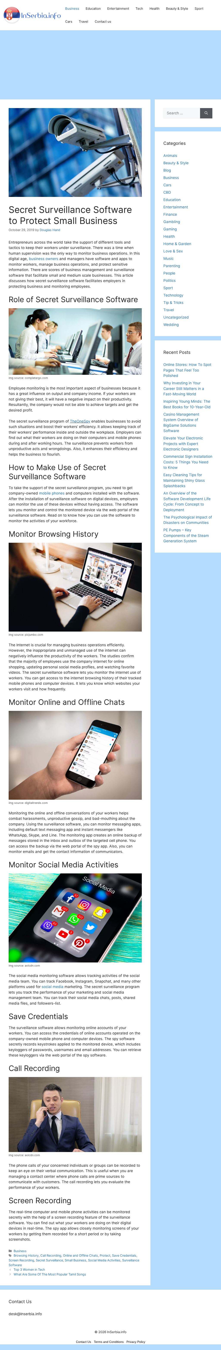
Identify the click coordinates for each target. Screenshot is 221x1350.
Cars (68, 21)
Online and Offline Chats (80, 1255)
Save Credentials (124, 1255)
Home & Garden (177, 244)
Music (168, 258)
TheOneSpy (80, 421)
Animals (170, 155)
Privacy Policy (135, 1342)
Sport (199, 8)
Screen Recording (21, 1260)
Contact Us (83, 1342)
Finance (170, 214)
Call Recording (50, 1255)
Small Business (75, 1260)
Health (154, 8)
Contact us (103, 21)
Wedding (171, 324)
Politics (169, 280)
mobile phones (52, 493)
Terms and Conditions (109, 1342)
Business (72, 8)
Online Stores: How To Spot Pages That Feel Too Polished (187, 370)
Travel (83, 21)
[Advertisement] (110, 62)
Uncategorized (176, 317)
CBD (167, 192)
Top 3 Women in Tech (29, 1269)
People (169, 273)
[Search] (206, 113)
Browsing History (26, 1255)
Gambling (171, 222)
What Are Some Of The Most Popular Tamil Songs (50, 1274)
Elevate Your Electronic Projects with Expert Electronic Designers (183, 443)
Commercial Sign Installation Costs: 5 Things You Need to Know (187, 462)
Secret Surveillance (49, 1260)
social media (52, 987)
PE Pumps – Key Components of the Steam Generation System (186, 535)
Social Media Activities (104, 1260)
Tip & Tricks (173, 302)
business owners (43, 259)
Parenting (171, 266)
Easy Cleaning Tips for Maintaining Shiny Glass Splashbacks (184, 480)
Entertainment (118, 8)
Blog (167, 170)
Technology (173, 295)
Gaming (170, 229)
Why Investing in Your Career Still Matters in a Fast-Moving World (183, 388)
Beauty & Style (177, 8)
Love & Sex (173, 251)
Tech (139, 8)
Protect (105, 1255)
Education (93, 8)
